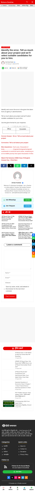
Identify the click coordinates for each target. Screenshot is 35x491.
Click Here (13, 160)
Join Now (27, 200)
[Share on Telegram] (33, 244)
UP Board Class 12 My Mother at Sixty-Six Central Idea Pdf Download (8, 219)
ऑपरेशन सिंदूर (25, 6)
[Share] (33, 256)
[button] (27, 2)
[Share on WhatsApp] (33, 238)
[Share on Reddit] (33, 253)
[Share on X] (33, 241)
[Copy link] (33, 247)
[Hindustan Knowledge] (7, 2)
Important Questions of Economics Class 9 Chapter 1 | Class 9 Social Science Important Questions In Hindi (25, 226)
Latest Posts (5, 47)
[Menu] (32, 2)
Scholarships (11, 6)
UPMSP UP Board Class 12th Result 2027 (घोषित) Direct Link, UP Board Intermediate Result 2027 (25, 219)
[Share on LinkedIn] (33, 250)
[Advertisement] (17, 26)
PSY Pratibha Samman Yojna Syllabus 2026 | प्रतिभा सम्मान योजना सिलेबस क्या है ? (9, 235)
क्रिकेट (18, 6)
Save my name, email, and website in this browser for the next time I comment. (17, 289)
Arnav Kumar (10, 62)
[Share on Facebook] (33, 235)
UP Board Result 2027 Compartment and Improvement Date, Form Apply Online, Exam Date (9, 226)
